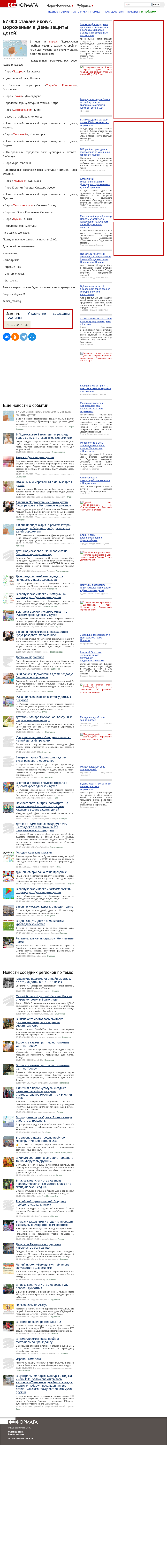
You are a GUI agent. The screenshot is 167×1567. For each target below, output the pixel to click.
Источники (80, 11)
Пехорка (18, 71)
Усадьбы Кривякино (60, 85)
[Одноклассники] (15, 337)
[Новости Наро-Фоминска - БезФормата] (19, 4)
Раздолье (19, 180)
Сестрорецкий (22, 109)
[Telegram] (24, 337)
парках (53, 41)
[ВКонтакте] (7, 337)
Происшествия (114, 11)
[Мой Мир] (32, 337)
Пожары (132, 11)
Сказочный (20, 134)
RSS (31, 1438)
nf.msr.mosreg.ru (16, 58)
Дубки (17, 219)
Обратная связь (15, 1432)
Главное (52, 11)
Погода (95, 11)
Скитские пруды (23, 205)
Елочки (17, 96)
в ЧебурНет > (150, 11)
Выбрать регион (16, 1434)
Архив (65, 11)
